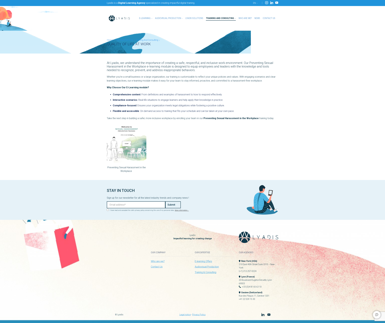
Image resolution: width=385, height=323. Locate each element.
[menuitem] (255, 3)
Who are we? (245, 18)
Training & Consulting (205, 272)
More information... (182, 210)
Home (110, 40)
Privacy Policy (199, 314)
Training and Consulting (220, 18)
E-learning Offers (203, 261)
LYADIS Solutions (194, 18)
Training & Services (124, 40)
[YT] (276, 3)
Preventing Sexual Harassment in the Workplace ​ (126, 169)
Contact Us (269, 18)
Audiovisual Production (168, 18)
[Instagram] (266, 3)
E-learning (145, 18)
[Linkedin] (271, 3)
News (257, 18)
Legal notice (185, 314)
